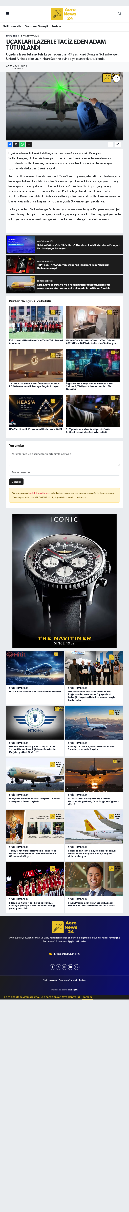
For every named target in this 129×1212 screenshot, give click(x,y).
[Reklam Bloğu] (64, 581)
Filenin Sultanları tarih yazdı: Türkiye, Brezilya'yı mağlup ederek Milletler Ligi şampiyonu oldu (32, 906)
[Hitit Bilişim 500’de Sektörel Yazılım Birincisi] (35, 668)
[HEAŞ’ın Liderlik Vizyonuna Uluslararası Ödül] (36, 411)
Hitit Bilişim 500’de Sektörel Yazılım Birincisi (35, 691)
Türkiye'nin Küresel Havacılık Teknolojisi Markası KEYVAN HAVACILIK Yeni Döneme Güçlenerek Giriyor (32, 854)
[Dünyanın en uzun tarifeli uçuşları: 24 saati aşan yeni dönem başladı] (35, 775)
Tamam (87, 997)
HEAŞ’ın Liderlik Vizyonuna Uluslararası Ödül (35, 429)
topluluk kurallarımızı (39, 493)
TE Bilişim (73, 989)
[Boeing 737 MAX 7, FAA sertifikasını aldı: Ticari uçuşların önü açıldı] (94, 723)
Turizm (56, 26)
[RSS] (76, 967)
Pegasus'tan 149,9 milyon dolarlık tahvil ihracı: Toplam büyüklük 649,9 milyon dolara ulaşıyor (92, 854)
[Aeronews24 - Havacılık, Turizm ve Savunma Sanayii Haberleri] (63, 14)
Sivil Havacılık (12, 26)
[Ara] (119, 14)
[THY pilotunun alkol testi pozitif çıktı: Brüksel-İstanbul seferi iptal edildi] (93, 411)
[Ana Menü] (7, 13)
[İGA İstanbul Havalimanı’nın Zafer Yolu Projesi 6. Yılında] (36, 322)
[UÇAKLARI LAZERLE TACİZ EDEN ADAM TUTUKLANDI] (64, 106)
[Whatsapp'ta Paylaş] (22, 144)
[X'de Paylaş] (16, 144)
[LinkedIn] (70, 967)
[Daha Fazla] (29, 144)
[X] (58, 967)
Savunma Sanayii (36, 26)
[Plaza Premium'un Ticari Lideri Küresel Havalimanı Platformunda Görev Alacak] (94, 879)
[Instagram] (64, 967)
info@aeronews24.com (67, 954)
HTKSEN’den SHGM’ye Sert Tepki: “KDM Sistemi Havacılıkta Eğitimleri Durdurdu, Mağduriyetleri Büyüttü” (32, 749)
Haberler (11, 36)
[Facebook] (52, 967)
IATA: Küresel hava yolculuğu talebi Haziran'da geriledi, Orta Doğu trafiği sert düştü (93, 802)
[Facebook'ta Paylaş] (10, 144)
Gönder (16, 481)
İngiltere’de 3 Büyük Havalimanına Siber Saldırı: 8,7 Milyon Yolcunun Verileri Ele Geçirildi (89, 386)
